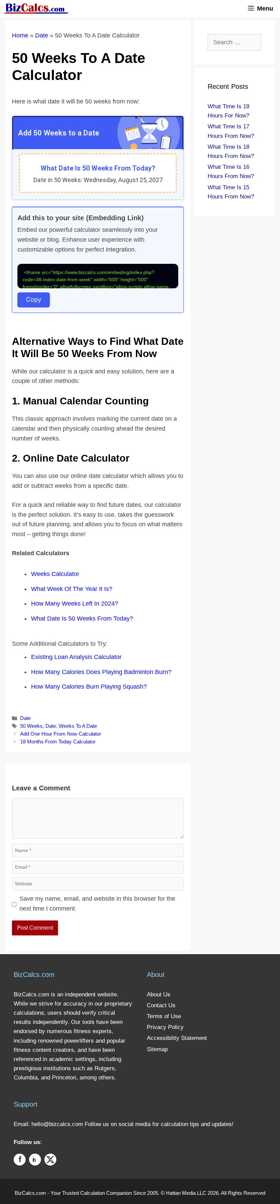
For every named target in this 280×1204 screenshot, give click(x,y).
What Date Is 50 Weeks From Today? (82, 618)
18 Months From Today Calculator (58, 741)
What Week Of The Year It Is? (71, 588)
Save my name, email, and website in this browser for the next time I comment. (97, 903)
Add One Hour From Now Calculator (60, 734)
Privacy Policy (165, 1027)
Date (41, 35)
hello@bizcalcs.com (57, 1124)
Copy (33, 299)
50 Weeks (31, 726)
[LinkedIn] (35, 1161)
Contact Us (161, 1005)
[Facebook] (20, 1161)
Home (20, 35)
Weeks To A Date (78, 726)
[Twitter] (50, 1161)
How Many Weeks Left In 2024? (74, 603)
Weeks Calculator (55, 574)
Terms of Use (164, 1016)
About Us (158, 994)
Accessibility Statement (177, 1038)
